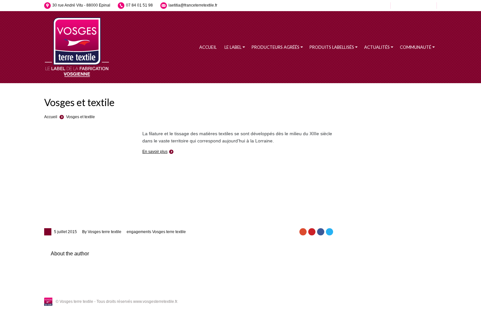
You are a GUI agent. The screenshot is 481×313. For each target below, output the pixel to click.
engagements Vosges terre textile (156, 232)
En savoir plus (155, 151)
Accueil (50, 117)
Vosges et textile (80, 117)
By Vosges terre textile (101, 232)
